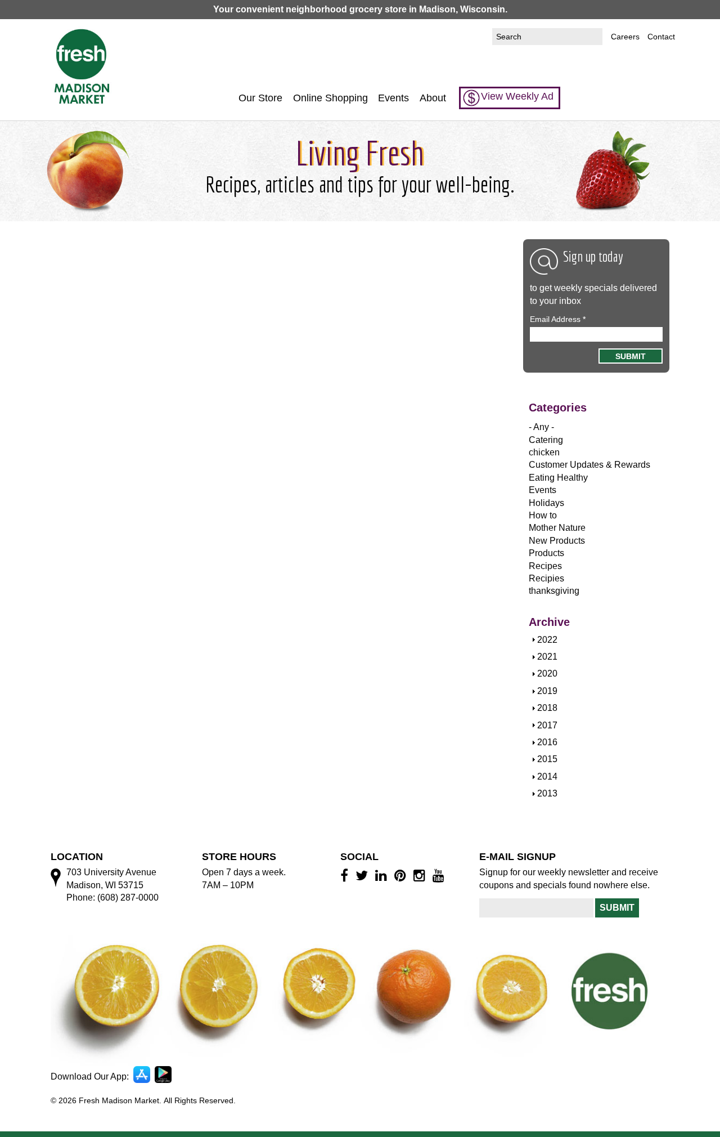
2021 (547, 656)
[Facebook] (346, 875)
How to (543, 515)
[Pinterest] (402, 875)
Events (393, 98)
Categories (558, 407)
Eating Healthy (558, 477)
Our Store (260, 98)
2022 (547, 639)
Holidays (546, 503)
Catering (546, 440)
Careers (625, 36)
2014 (547, 776)
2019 (547, 691)
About (433, 98)
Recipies (546, 578)
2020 (547, 673)
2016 (547, 742)
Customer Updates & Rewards (589, 464)
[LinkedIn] (382, 875)
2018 (547, 708)
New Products (557, 540)
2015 (547, 759)
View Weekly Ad (517, 96)
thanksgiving (554, 591)
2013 (547, 793)
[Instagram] (421, 875)
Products (546, 553)
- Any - (541, 427)
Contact (661, 36)
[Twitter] (363, 875)
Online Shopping (330, 98)
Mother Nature (557, 527)
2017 (547, 725)
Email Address (558, 319)
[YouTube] (440, 875)
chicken (544, 452)
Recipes (545, 566)
